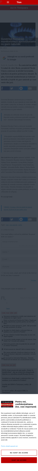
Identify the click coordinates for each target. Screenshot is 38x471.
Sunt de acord (19, 460)
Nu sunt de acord (19, 453)
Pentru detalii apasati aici (9, 446)
